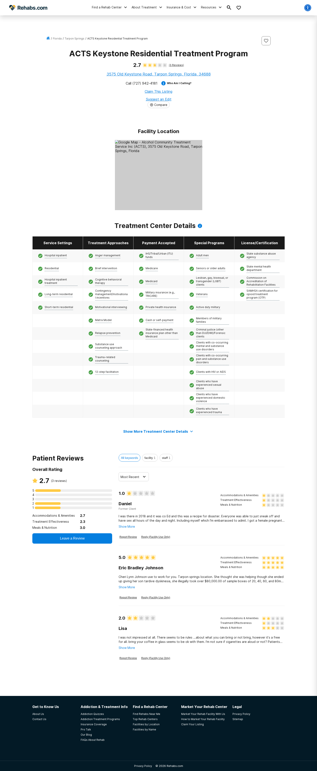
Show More (127, 526)
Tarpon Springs (74, 38)
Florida (57, 38)
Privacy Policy (143, 766)
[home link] (48, 38)
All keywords (129, 457)
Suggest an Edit (158, 99)
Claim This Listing (158, 91)
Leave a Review (72, 538)
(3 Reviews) (176, 65)
